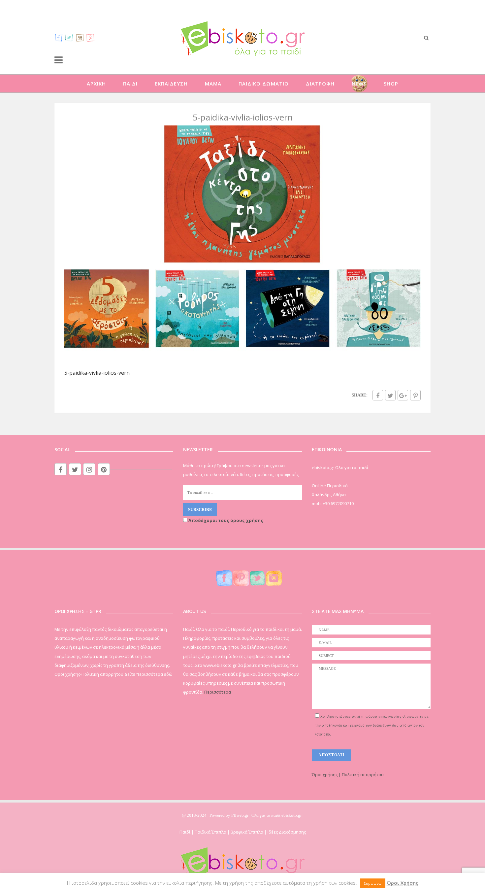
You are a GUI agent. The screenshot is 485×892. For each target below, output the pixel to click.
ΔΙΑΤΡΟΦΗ (320, 83)
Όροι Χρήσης (402, 882)
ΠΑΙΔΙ (130, 83)
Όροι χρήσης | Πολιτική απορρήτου (348, 774)
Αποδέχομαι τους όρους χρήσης (225, 520)
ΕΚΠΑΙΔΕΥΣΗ (171, 83)
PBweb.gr (240, 815)
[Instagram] (80, 37)
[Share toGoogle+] (403, 395)
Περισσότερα (217, 692)
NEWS (359, 83)
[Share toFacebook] (377, 395)
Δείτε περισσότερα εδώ (148, 674)
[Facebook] (58, 37)
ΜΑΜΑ (213, 83)
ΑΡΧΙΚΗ (96, 83)
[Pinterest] (90, 37)
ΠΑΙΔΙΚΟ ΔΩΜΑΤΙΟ (264, 83)
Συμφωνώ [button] (372, 883)
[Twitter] (69, 37)
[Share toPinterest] (415, 395)
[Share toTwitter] (390, 395)
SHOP (391, 83)
